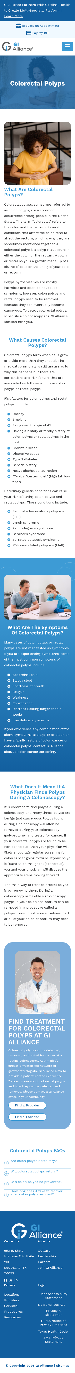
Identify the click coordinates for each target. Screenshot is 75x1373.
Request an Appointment (40, 25)
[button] (37, 1163)
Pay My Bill (40, 32)
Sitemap (62, 1366)
